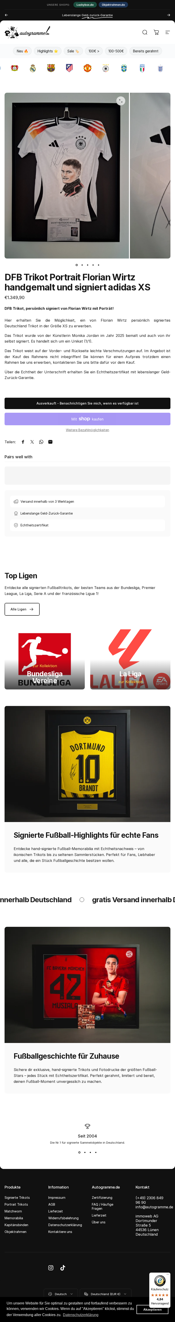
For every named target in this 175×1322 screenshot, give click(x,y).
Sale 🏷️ (73, 51)
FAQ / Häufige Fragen (102, 1206)
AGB (51, 1204)
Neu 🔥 (22, 51)
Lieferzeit (55, 1211)
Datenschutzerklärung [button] (80, 1315)
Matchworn (13, 1211)
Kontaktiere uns (60, 1232)
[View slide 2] (85, 1152)
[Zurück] (6, 15)
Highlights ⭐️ (47, 51)
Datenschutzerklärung (65, 1225)
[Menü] (167, 1275)
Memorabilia (14, 1218)
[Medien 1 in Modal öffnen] (120, 100)
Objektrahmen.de (113, 4)
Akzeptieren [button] (152, 1309)
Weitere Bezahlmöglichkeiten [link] (87, 430)
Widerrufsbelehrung (63, 1218)
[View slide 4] (95, 1152)
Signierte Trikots (17, 1197)
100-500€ (116, 51)
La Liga (130, 674)
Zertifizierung (102, 1197)
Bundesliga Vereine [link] (45, 677)
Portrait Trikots (16, 1204)
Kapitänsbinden (16, 1225)
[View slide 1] (79, 1152)
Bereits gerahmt (145, 51)
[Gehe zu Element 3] (87, 265)
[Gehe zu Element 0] (76, 265)
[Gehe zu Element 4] (93, 265)
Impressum (56, 1197)
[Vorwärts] (169, 15)
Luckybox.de (85, 4)
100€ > (94, 51)
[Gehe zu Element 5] (98, 265)
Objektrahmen (15, 1232)
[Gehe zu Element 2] (82, 265)
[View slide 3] (90, 1152)
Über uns (99, 1222)
